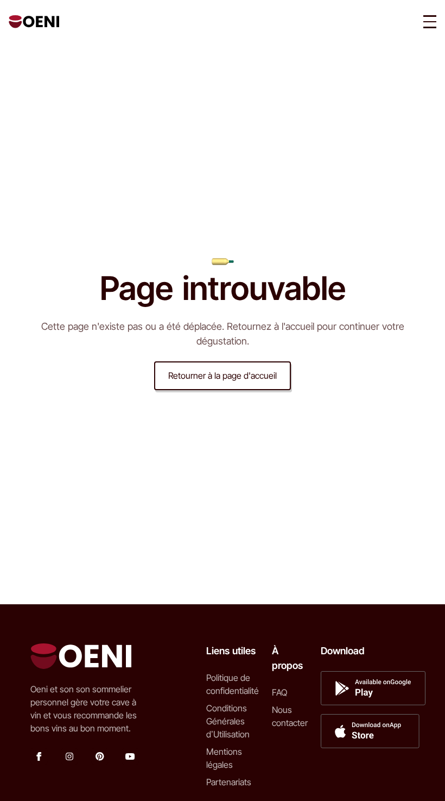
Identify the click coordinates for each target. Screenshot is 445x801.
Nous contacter (290, 716)
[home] (34, 21)
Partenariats (228, 782)
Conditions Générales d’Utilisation (228, 721)
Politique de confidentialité (232, 684)
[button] (430, 22)
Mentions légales (224, 758)
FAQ (279, 692)
